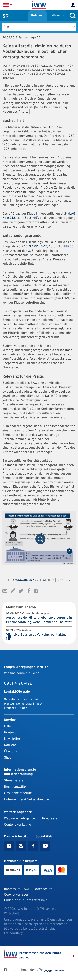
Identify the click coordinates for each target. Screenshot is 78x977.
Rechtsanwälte (15, 787)
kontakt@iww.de (17, 692)
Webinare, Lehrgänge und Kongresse (31, 818)
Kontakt (10, 732)
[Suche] (72, 15)
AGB (27, 889)
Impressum (12, 889)
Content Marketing (17, 825)
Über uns (10, 751)
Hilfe (7, 726)
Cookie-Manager (16, 895)
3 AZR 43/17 (38, 247)
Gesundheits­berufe (18, 793)
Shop (7, 758)
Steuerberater (14, 780)
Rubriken (37, 15)
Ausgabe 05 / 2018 (27, 580)
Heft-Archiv (57, 15)
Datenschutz (43, 889)
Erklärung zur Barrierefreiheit (25, 900)
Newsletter (12, 739)
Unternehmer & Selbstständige (26, 799)
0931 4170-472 (18, 683)
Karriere (10, 745)
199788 (68, 247)
